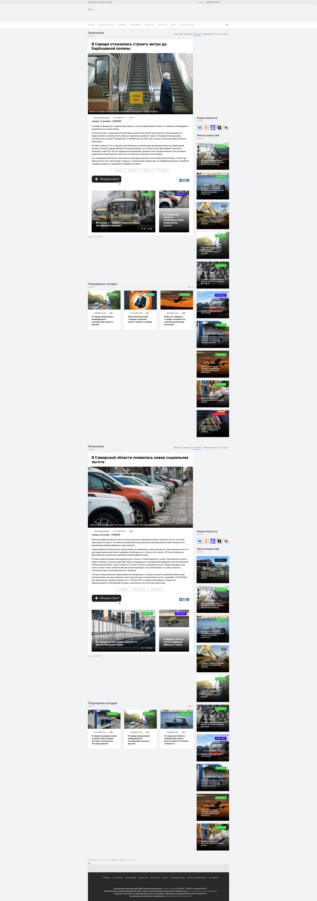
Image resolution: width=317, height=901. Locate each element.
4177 (220, 838)
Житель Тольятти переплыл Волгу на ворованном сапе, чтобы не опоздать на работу (213, 575)
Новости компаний (196, 878)
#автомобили (139, 589)
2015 (220, 216)
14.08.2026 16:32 (209, 185)
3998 (183, 313)
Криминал (220, 560)
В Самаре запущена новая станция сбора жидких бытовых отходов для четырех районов (212, 339)
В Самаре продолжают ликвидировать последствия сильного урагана (211, 250)
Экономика (135, 25)
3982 (220, 423)
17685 (221, 307)
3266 (220, 660)
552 (220, 157)
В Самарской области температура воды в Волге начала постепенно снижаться (212, 191)
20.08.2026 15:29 (209, 569)
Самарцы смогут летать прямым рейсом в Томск (173, 642)
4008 (147, 313)
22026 (116, 637)
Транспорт (197, 34)
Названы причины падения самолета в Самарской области (212, 222)
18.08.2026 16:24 (209, 157)
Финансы (188, 34)
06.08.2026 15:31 (209, 276)
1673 (220, 276)
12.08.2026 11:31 (209, 216)
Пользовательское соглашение (202, 891)
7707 (220, 333)
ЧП (224, 206)
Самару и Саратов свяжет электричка (212, 312)
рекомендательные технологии (178, 896)
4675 (147, 732)
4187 (183, 732)
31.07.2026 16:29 (209, 333)
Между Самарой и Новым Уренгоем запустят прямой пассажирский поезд (212, 162)
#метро (147, 170)
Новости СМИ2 (95, 237)
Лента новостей (105, 25)
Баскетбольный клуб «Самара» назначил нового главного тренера (104, 319)
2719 (220, 600)
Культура (162, 25)
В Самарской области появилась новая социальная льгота (173, 220)
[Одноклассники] (184, 180)
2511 (220, 569)
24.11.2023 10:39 (171, 207)
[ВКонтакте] (180, 180)
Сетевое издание (169, 889)
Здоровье (147, 614)
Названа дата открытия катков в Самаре (120, 225)
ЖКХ (220, 34)
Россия (91, 25)
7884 (220, 777)
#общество (132, 170)
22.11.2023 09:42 (171, 632)
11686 (167, 209)
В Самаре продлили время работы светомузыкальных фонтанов (212, 281)
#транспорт (161, 170)
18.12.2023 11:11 (119, 118)
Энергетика (178, 34)
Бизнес (225, 34)
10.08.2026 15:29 (209, 244)
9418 (115, 220)
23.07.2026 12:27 (209, 423)
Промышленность (209, 34)
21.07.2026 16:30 (99, 313)
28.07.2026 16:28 (172, 313)
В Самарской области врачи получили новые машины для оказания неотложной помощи (122, 643)
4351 (111, 313)
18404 (221, 751)
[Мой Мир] (187, 180)
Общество (149, 25)
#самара (118, 170)
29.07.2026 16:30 (136, 313)
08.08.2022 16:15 (104, 637)
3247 (220, 185)
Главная (106, 878)
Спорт (173, 25)
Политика (121, 25)
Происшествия (187, 25)
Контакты (213, 878)
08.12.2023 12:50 (104, 220)
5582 (220, 244)
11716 (167, 634)
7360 (111, 732)
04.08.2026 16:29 (209, 307)
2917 (220, 719)
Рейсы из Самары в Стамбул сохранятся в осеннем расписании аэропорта (138, 321)
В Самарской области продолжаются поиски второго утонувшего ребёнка (211, 429)
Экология (221, 176)
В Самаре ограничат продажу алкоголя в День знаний (176, 319)
